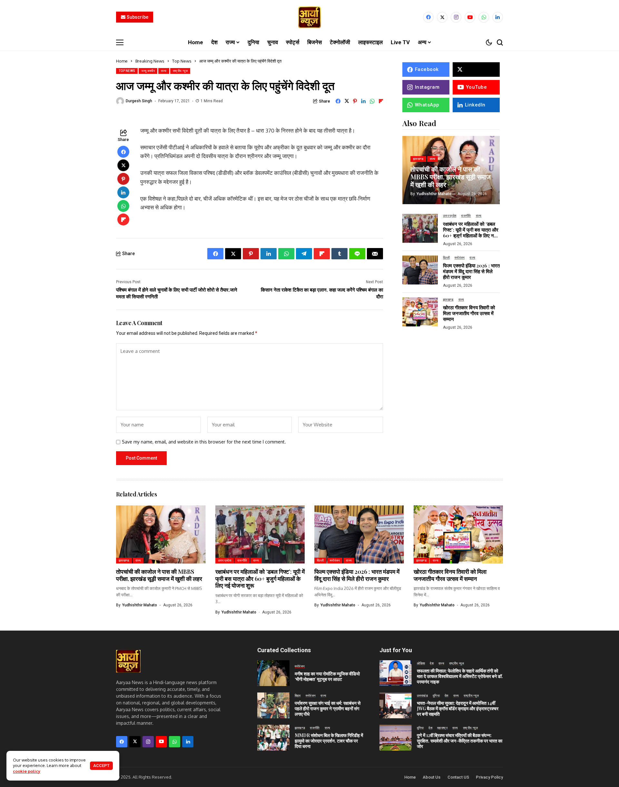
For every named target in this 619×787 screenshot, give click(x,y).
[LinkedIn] (497, 17)
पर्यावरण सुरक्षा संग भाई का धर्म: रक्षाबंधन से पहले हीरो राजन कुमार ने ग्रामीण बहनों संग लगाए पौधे (327, 708)
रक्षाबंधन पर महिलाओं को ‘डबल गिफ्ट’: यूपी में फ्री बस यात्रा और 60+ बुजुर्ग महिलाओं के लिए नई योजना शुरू (470, 232)
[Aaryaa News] (309, 17)
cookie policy (26, 771)
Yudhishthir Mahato (434, 193)
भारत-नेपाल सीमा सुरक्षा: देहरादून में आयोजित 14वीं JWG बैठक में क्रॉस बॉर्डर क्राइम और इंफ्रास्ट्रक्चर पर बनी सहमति (457, 708)
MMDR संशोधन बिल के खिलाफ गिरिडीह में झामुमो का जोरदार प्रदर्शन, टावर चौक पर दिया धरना (329, 740)
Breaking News (149, 61)
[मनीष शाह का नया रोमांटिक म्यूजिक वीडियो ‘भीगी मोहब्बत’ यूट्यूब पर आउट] (273, 673)
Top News (182, 61)
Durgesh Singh (139, 101)
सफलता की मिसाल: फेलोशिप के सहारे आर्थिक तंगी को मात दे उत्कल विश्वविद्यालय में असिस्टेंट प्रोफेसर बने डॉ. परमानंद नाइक (460, 676)
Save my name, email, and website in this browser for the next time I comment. (204, 441)
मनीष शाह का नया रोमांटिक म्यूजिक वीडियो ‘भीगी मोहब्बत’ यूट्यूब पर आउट (327, 676)
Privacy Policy (489, 777)
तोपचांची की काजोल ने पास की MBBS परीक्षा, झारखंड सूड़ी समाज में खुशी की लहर (450, 176)
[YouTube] (470, 17)
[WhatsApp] (483, 17)
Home (122, 61)
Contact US (458, 777)
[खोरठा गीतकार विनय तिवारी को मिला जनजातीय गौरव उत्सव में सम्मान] (420, 311)
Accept (101, 765)
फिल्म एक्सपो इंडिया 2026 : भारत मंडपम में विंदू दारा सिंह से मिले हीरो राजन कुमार (471, 271)
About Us (431, 777)
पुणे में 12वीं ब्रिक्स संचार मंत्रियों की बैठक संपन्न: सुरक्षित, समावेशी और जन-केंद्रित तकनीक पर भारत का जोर (459, 740)
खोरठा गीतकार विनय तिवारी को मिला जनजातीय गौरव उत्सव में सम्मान (469, 313)
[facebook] (428, 17)
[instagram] (456, 17)
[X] (442, 17)
